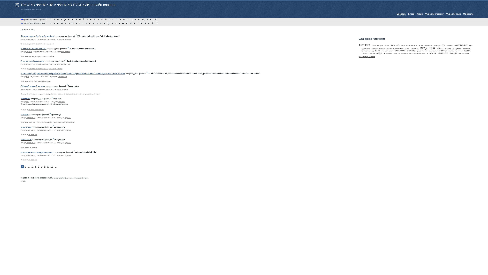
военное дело (38, 94)
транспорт (459, 51)
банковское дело (377, 45)
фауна (467, 51)
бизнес (387, 45)
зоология (375, 48)
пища (377, 51)
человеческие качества (420, 53)
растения (411, 51)
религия (419, 51)
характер (397, 53)
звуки (470, 45)
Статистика (69, 178)
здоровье (365, 48)
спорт (425, 51)
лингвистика (399, 48)
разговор (31, 81)
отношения (44, 44)
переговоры (70, 122)
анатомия (364, 44)
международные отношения (74, 94)
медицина (427, 48)
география (437, 45)
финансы (372, 53)
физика (365, 53)
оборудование (444, 48)
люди (406, 48)
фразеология (388, 53)
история (97, 94)
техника (443, 51)
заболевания (461, 45)
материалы (414, 48)
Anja (27, 102)
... (55, 167)
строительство (433, 51)
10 (52, 167)
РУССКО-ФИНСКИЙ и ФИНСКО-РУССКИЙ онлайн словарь (68, 5)
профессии (399, 51)
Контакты (85, 178)
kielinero (29, 52)
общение (38, 81)
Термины (68, 39)
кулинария (390, 48)
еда (443, 45)
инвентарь (382, 48)
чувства (31, 44)
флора (379, 53)
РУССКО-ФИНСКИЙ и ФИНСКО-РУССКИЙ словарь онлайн (42, 178)
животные (450, 45)
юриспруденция (464, 53)
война (30, 94)
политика (60, 94)
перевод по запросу (367, 51)
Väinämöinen (30, 39)
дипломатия (89, 94)
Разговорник (65, 52)
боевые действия (50, 94)
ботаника (395, 45)
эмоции (37, 44)
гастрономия (428, 45)
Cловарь (31, 29)
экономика (443, 53)
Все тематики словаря (367, 57)
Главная (24, 29)
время (421, 45)
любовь (51, 44)
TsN (27, 77)
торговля (451, 51)
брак (60, 69)
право (391, 51)
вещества (404, 45)
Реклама (77, 178)
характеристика (406, 53)
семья (56, 69)
